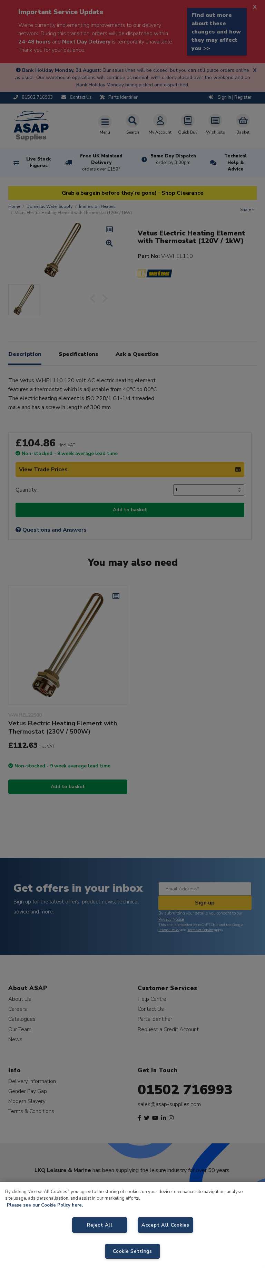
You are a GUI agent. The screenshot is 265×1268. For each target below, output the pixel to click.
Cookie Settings (132, 1251)
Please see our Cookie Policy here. (45, 1205)
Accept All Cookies (165, 1224)
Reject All (99, 1224)
